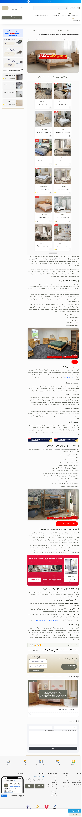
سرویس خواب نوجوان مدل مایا (43, 132)
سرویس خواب (66, 778)
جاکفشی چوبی (54, 795)
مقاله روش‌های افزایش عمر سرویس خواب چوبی (48, 620)
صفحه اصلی (78, 775)
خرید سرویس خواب (69, 377)
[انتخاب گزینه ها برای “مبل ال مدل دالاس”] (50, 107)
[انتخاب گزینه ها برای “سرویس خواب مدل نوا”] (50, 193)
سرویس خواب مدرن (9, 39)
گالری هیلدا (78, 780)
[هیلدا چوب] (75, 8)
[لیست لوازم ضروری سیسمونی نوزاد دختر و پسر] (53, 694)
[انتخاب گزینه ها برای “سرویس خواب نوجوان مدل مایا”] (50, 136)
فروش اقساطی (66, 782)
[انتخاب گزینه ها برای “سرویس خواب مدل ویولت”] (70, 164)
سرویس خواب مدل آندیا (62, 246)
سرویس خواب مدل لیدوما (43, 246)
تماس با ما (79, 788)
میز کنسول (54, 793)
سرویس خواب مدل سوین (9, 84)
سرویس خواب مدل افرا (43, 217)
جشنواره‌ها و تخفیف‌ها (76, 782)
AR (21, 7)
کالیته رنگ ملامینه (65, 784)
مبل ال (55, 778)
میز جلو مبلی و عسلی (52, 791)
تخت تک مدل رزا (11, 101)
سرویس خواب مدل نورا (10, 75)
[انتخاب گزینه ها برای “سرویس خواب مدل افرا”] (50, 221)
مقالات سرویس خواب (64, 31)
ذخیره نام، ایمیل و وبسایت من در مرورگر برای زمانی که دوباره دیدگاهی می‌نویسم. (59, 730)
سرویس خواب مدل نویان (43, 161)
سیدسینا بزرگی (69, 39)
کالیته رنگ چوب (65, 786)
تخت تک (71, 291)
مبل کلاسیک (54, 782)
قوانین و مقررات (77, 784)
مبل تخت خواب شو (53, 780)
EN (21, 9)
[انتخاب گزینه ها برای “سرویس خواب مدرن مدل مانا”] (70, 136)
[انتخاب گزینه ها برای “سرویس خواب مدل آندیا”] (70, 249)
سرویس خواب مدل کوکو (9, 92)
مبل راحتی (54, 775)
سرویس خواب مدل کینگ (63, 217)
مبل (68, 780)
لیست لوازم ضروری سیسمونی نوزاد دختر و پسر (67, 709)
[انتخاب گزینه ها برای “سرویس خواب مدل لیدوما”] (50, 249)
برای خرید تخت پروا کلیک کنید (67, 523)
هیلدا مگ (79, 778)
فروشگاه (67, 775)
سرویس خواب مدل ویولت (63, 161)
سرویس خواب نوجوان (11, 60)
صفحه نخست (75, 31)
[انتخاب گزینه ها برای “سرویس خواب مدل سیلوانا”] (70, 193)
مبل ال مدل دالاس (43, 104)
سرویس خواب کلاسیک (11, 49)
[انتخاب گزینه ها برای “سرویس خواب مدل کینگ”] (70, 221)
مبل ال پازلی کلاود (63, 104)
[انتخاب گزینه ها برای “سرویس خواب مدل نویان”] (50, 164)
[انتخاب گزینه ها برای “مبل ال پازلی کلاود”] (70, 107)
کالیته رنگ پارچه (65, 788)
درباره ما (79, 786)
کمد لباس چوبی (53, 788)
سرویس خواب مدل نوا (43, 189)
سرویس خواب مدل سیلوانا (63, 189)
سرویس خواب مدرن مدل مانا (63, 132)
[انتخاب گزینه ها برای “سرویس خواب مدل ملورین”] (73, 580)
